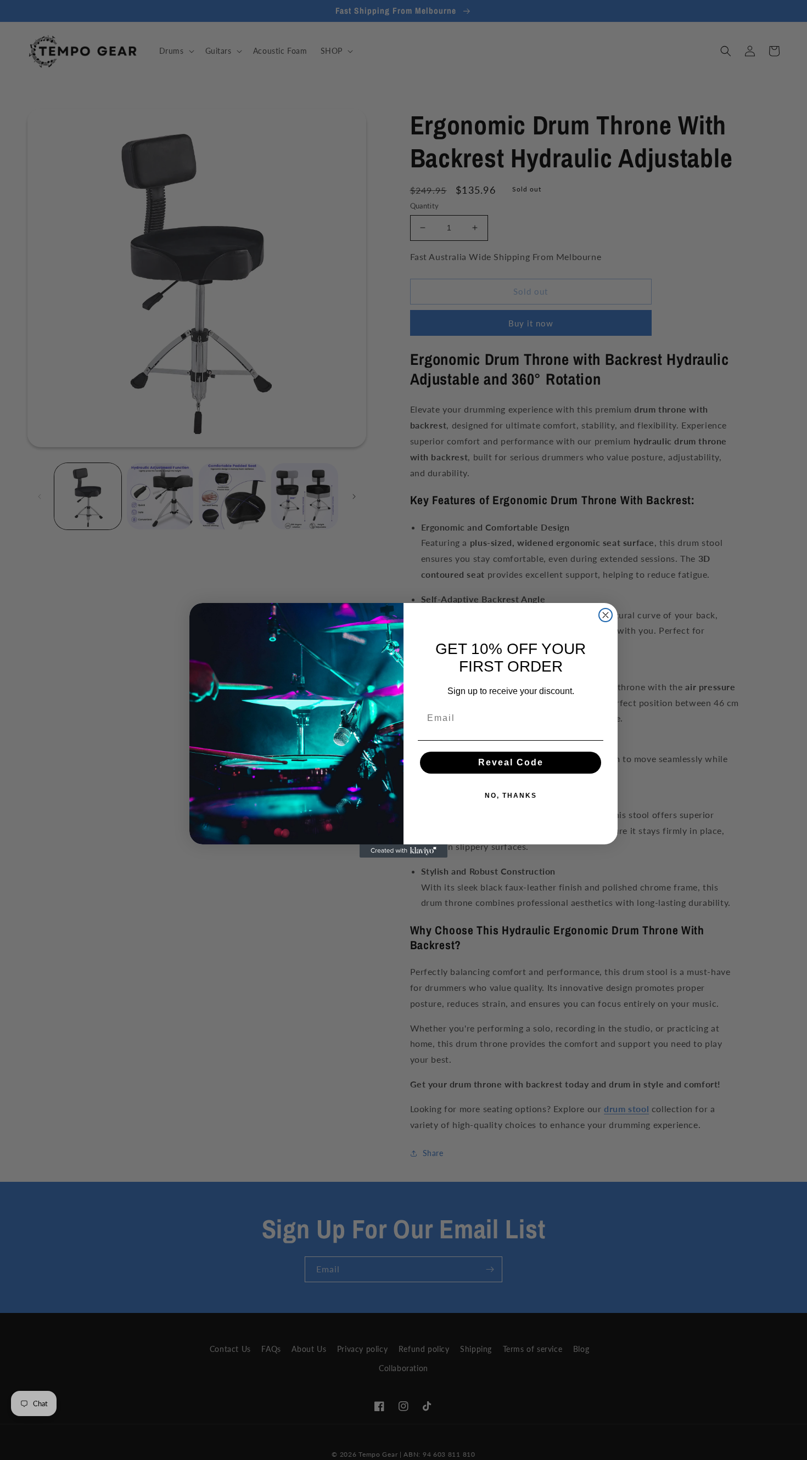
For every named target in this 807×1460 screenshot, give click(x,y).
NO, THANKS (511, 795)
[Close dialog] (605, 615)
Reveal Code (510, 762)
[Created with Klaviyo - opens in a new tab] (403, 851)
